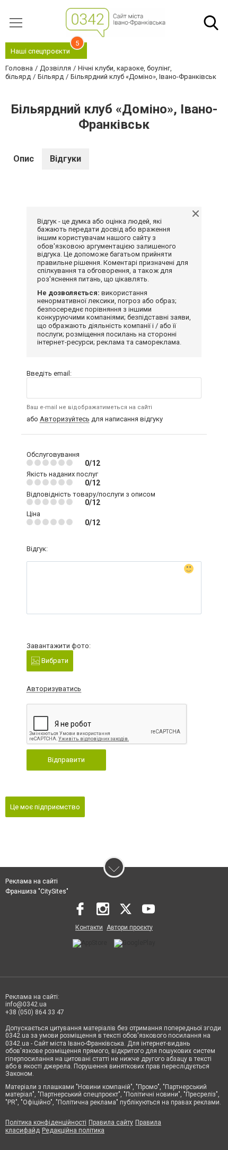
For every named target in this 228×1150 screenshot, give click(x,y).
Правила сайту (111, 1122)
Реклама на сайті (31, 881)
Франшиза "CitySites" (36, 891)
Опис (23, 159)
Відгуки (65, 159)
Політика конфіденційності (45, 1122)
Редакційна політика (73, 1130)
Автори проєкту (130, 927)
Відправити (66, 760)
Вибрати (54, 661)
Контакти (89, 927)
